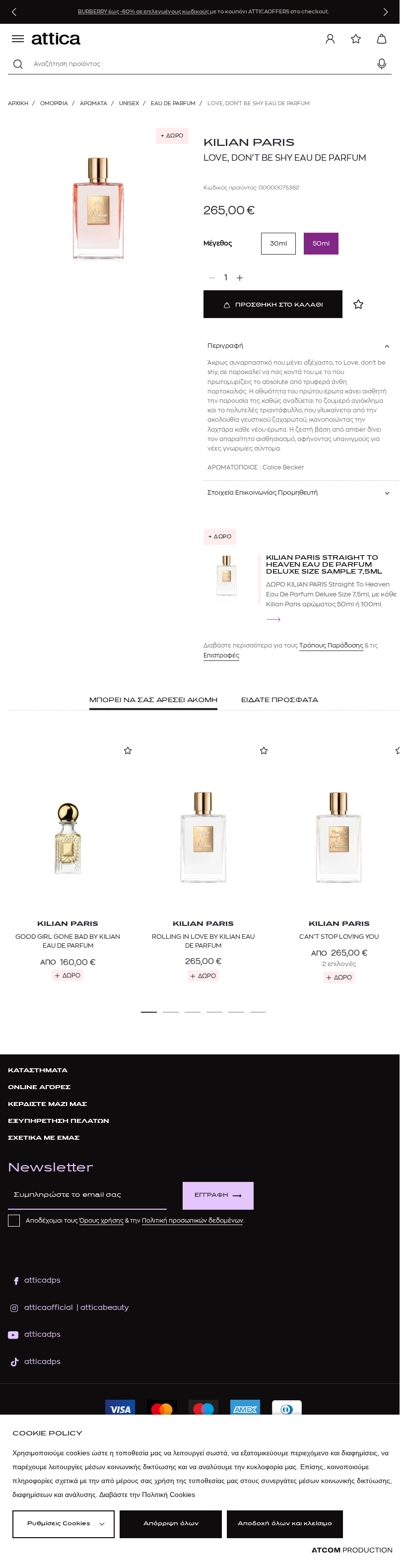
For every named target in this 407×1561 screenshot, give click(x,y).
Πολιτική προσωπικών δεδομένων (192, 1221)
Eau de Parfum (173, 103)
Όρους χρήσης (101, 1221)
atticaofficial (48, 1307)
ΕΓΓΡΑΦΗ (211, 1195)
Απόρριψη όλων (171, 1524)
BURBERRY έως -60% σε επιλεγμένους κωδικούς (144, 11)
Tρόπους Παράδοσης (331, 646)
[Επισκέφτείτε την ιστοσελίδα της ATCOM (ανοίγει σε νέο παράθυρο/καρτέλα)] (352, 1550)
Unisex (129, 103)
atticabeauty (101, 1307)
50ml (321, 243)
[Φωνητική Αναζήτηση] (382, 64)
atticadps (42, 1280)
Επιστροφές (221, 655)
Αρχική (18, 103)
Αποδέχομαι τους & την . (135, 1221)
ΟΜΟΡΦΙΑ (54, 103)
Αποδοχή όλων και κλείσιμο (285, 1524)
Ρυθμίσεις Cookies (58, 1524)
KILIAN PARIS (249, 143)
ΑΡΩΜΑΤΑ (93, 103)
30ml (278, 243)
